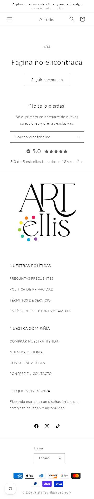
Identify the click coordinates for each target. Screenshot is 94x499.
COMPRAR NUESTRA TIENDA (34, 341)
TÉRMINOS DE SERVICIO (30, 300)
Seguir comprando (47, 79)
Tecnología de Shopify (57, 492)
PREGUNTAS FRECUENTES (31, 278)
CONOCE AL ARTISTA (27, 363)
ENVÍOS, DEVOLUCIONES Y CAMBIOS (41, 311)
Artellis (38, 492)
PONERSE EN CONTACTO (31, 373)
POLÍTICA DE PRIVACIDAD (32, 289)
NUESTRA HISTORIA (26, 352)
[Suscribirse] (79, 137)
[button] (9, 19)
